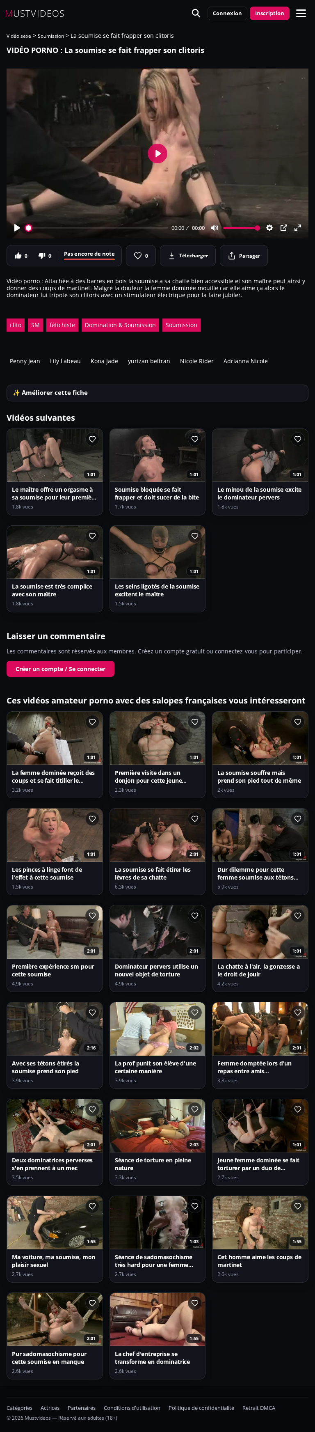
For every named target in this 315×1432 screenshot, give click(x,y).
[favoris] (92, 439)
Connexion (227, 13)
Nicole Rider (197, 361)
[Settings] (269, 227)
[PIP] (283, 227)
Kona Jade (104, 361)
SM (35, 325)
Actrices (50, 1408)
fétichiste (62, 325)
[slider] (97, 228)
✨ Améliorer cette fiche (50, 392)
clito (15, 325)
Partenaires (82, 1408)
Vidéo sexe (19, 35)
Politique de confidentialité (201, 1408)
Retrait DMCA (258, 1408)
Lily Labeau (65, 361)
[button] (301, 13)
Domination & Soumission (120, 325)
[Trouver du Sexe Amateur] (196, 13)
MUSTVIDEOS (35, 13)
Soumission (51, 35)
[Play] (17, 227)
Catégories (19, 1408)
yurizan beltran (149, 361)
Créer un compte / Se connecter (60, 669)
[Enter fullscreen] (297, 227)
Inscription (269, 13)
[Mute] (214, 227)
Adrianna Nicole (246, 361)
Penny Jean (25, 361)
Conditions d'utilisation (132, 1408)
